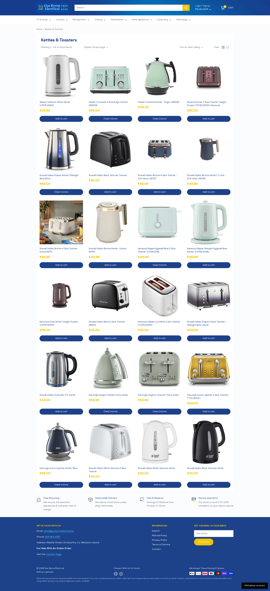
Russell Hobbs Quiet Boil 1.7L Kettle (57, 395)
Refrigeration (79, 19)
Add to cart (61, 119)
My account (202, 9)
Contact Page (53, 554)
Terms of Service (161, 544)
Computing (162, 19)
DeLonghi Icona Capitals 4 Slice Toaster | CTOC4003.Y (208, 396)
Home (39, 29)
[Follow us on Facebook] (116, 574)
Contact (156, 549)
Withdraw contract (254, 585)
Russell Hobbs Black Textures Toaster (108, 175)
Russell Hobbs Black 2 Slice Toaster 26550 (107, 323)
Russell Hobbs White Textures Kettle (156, 468)
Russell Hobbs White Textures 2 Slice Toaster (107, 470)
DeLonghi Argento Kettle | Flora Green (108, 395)
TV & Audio (42, 19)
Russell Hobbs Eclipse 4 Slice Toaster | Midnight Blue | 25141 (206, 323)
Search (156, 531)
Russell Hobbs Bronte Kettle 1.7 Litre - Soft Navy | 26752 (206, 177)
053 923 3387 (52, 537)
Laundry (60, 19)
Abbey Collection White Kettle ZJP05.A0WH (55, 104)
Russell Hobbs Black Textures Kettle (205, 468)
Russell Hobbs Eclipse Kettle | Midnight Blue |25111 (59, 177)
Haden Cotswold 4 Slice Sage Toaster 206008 (108, 104)
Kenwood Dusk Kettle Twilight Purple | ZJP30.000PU (59, 323)
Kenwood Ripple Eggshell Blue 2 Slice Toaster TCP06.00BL (157, 250)
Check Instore (110, 119)
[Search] (186, 8)
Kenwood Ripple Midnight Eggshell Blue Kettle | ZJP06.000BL (207, 250)
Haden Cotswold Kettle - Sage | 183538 (158, 102)
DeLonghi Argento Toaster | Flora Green (158, 395)
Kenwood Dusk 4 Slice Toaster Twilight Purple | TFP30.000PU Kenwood (206, 104)
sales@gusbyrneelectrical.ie (59, 531)
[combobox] (129, 8)
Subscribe (203, 542)
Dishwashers (117, 19)
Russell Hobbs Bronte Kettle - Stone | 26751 (108, 250)
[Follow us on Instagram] (121, 574)
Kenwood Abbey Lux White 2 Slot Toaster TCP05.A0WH (159, 323)
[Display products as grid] (223, 47)
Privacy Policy (159, 540)
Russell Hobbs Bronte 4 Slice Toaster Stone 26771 (58, 250)
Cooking (98, 19)
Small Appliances (140, 19)
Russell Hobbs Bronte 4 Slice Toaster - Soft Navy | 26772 (157, 177)
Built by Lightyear (45, 572)
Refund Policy (159, 535)
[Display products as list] (228, 47)
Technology (181, 19)
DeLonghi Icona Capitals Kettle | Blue (58, 468)
